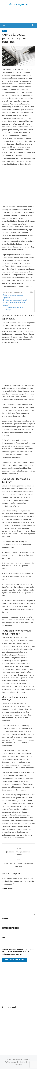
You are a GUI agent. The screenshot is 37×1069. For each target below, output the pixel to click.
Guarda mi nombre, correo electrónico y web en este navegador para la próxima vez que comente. (18, 951)
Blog (4, 30)
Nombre (5, 919)
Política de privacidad (12, 1062)
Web (3, 937)
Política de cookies (26, 1062)
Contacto (27, 1059)
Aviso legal (18, 1064)
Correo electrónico (10, 928)
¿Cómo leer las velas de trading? (16, 300)
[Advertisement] (18, 15)
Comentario (7, 889)
